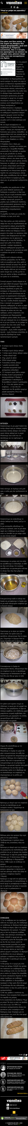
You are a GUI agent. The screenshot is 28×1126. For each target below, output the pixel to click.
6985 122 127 (13, 1105)
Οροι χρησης (14, 1115)
